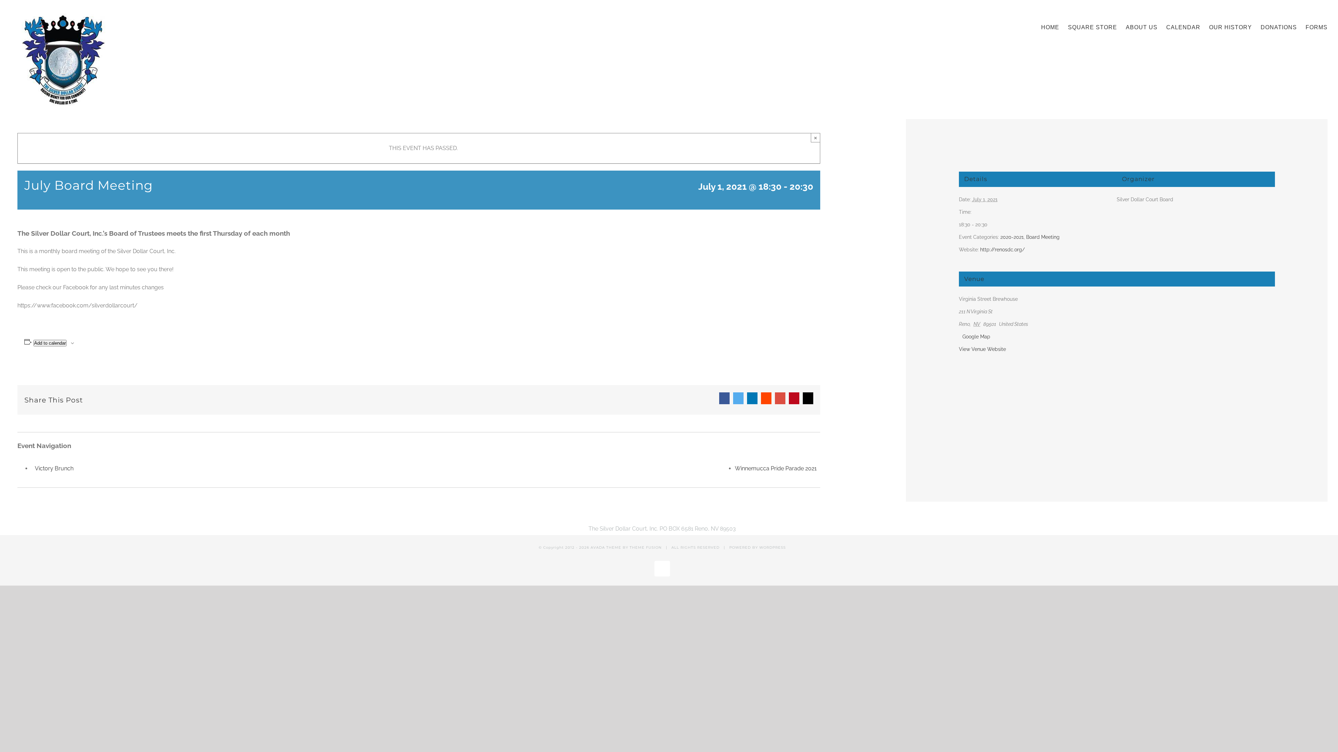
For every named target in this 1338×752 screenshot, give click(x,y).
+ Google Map (974, 336)
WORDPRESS (772, 547)
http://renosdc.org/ (1002, 249)
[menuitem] (1054, 26)
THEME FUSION (646, 547)
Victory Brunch (54, 468)
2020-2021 (1012, 237)
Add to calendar (50, 343)
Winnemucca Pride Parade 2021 (776, 468)
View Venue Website (982, 349)
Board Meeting (1043, 237)
